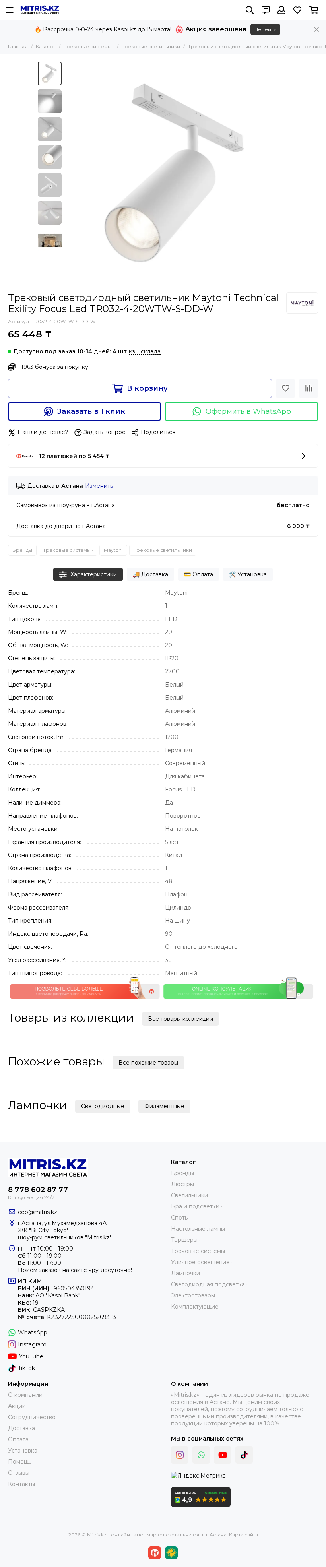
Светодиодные (102, 1106)
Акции (17, 1406)
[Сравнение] (308, 388)
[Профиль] (281, 10)
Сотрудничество (32, 1417)
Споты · (181, 1217)
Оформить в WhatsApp (248, 411)
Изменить (99, 486)
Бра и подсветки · (196, 1206)
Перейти (265, 29)
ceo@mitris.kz (37, 1212)
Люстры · (184, 1184)
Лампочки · (187, 1273)
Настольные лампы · (199, 1228)
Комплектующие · (196, 1306)
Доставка (21, 1428)
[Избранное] (285, 388)
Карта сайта (243, 1535)
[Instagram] (179, 1455)
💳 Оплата (198, 574)
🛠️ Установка (248, 574)
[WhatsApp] (201, 1455)
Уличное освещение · (202, 1262)
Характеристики (93, 574)
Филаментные (164, 1106)
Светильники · (191, 1195)
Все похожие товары (148, 1062)
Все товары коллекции (180, 1018)
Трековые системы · (89, 46)
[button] (69, 173)
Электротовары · (194, 1295)
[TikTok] (244, 1455)
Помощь (19, 1461)
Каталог (46, 46)
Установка (22, 1450)
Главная (18, 46)
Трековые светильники (151, 46)
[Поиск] (250, 10)
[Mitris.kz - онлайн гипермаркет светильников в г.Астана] (40, 10)
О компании (25, 1394)
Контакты (21, 1483)
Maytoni (113, 550)
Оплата (18, 1439)
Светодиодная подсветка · (209, 1284)
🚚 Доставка (150, 574)
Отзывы (18, 1472)
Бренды (22, 550)
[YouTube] (222, 1455)
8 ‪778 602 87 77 (38, 1189)
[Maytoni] (302, 303)
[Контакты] (266, 10)
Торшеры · (185, 1239)
